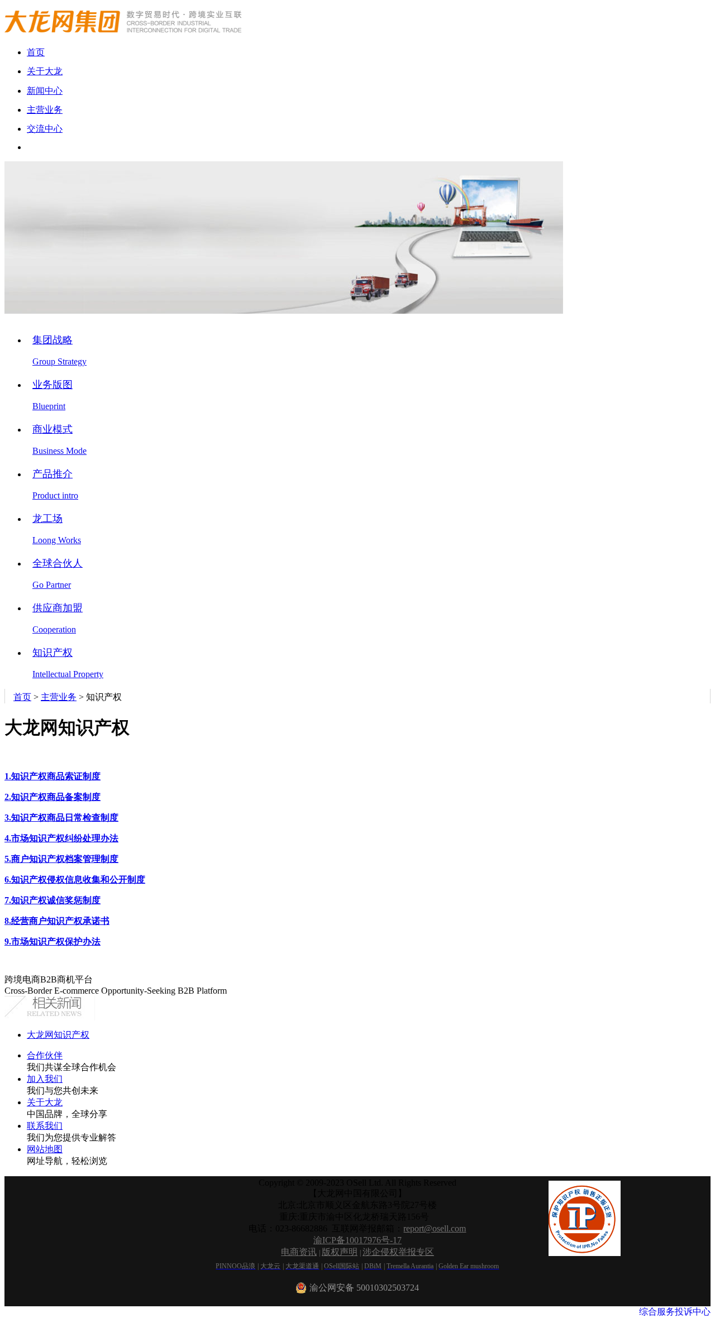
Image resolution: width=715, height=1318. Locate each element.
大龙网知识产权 (58, 1034)
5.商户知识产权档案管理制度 (61, 859)
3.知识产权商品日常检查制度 (61, 817)
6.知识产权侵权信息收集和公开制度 (74, 879)
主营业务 (59, 697)
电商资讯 (299, 1252)
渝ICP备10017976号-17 (357, 1240)
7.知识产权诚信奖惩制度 (52, 900)
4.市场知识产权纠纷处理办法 (61, 838)
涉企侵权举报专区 (398, 1252)
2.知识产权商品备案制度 (52, 797)
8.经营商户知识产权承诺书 (56, 921)
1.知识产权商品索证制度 (52, 776)
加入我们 (45, 1079)
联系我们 (45, 1125)
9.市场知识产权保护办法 (52, 941)
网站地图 (45, 1149)
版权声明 (340, 1252)
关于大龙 (45, 1102)
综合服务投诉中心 (675, 1311)
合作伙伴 (45, 1055)
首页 (22, 697)
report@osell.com (434, 1228)
